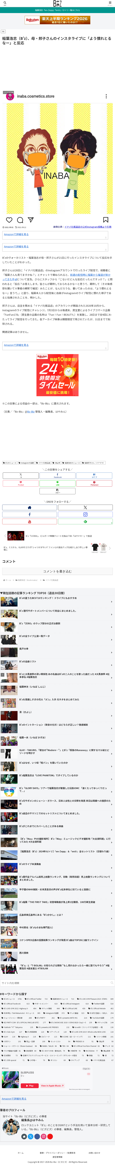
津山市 (57, 463)
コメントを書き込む (57, 571)
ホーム (21, 1152)
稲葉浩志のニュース (72, 463)
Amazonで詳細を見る (16, 234)
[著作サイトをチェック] (29, 507)
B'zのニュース (10, 463)
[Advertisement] (57, 67)
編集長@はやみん (32, 1120)
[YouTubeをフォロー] (29, 521)
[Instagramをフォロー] (85, 514)
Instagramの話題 (27, 463)
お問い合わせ (94, 1152)
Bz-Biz (31, 411)
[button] (57, 491)
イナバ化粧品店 (44, 463)
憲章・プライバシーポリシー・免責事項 (57, 1152)
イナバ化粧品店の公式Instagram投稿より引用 (88, 226)
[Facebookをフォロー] (29, 514)
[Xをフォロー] (85, 507)
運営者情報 (57, 1156)
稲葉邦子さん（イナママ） (95, 463)
